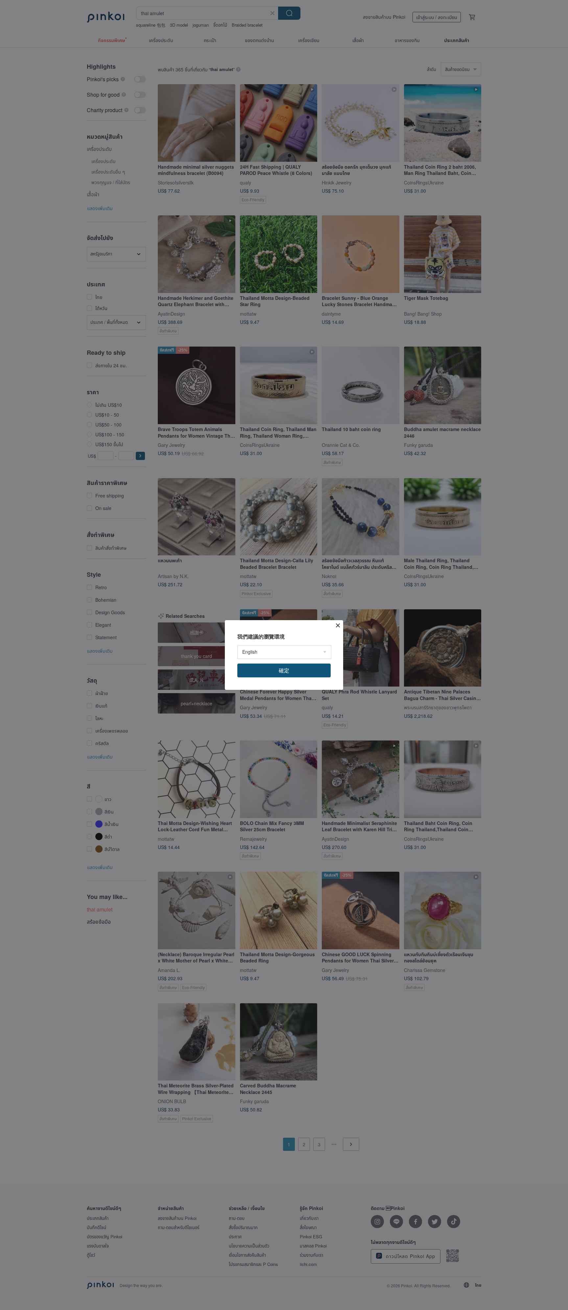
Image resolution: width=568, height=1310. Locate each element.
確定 (284, 670)
